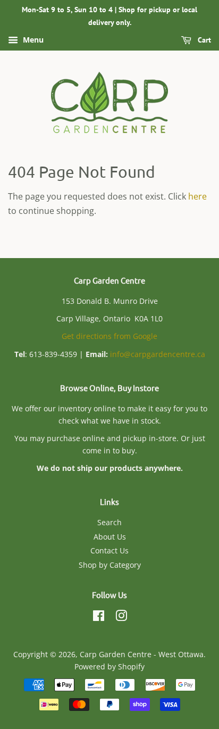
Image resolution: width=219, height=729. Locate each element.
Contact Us (109, 550)
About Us (110, 537)
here (197, 196)
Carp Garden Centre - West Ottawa (142, 654)
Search (109, 522)
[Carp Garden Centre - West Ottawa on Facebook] (98, 617)
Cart (203, 40)
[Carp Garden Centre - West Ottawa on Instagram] (121, 617)
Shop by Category (110, 565)
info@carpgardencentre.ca (157, 354)
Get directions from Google (109, 336)
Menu (32, 40)
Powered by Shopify (109, 666)
